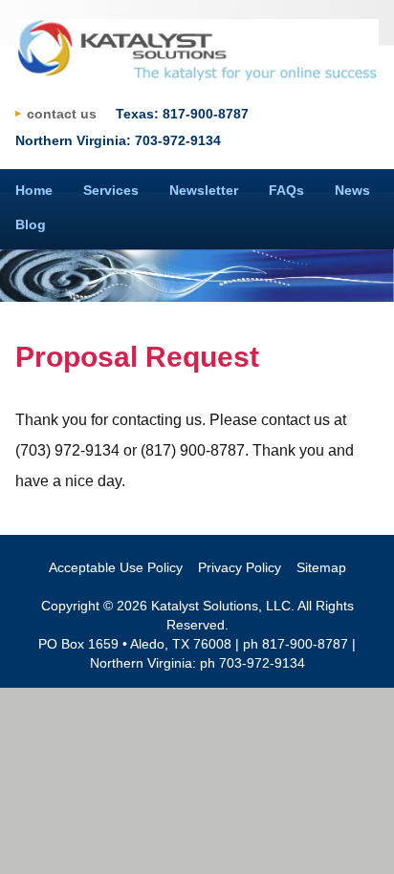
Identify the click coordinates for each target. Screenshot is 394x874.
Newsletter (203, 190)
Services (111, 190)
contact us (62, 113)
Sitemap (321, 567)
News (352, 190)
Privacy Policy (239, 567)
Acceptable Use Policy (116, 567)
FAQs (286, 190)
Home (34, 190)
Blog (30, 224)
